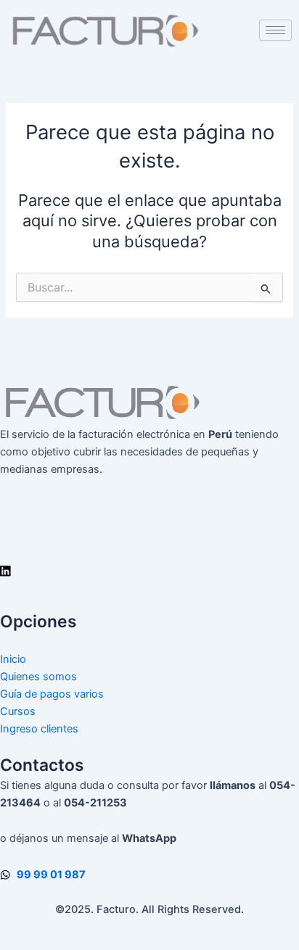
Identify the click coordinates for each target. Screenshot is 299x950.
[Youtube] (149, 538)
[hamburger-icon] (275, 30)
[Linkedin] (149, 570)
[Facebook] (149, 506)
